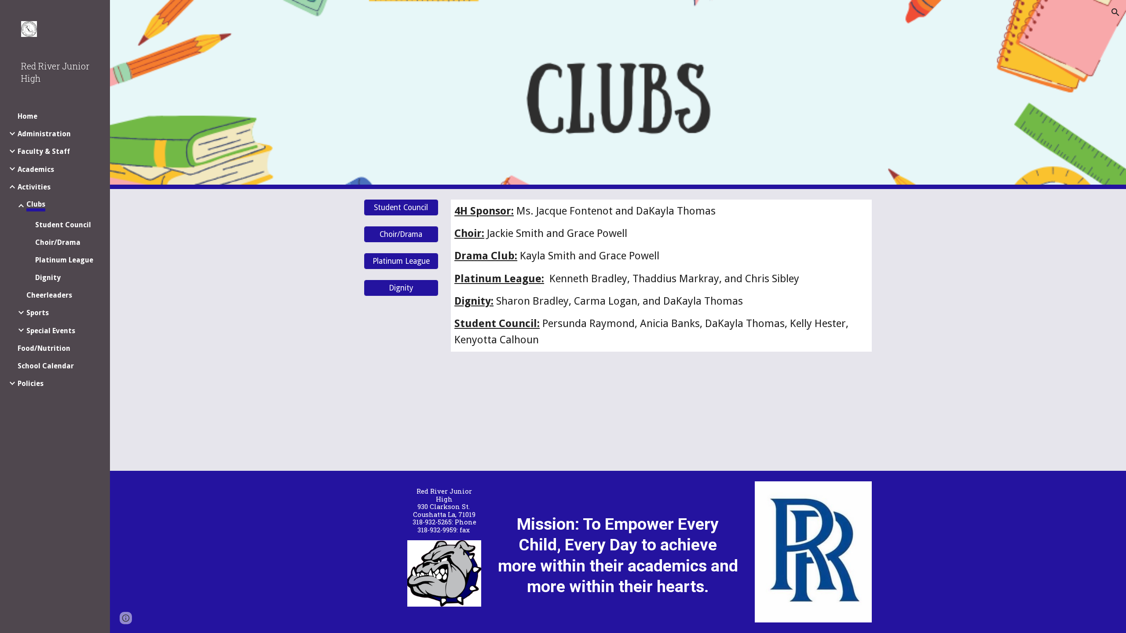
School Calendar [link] (46, 366)
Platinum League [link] (64, 260)
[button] (1115, 12)
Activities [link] (34, 187)
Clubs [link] (35, 204)
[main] (661, 276)
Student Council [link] (63, 225)
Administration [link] (44, 134)
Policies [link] (31, 383)
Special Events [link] (50, 331)
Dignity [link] (48, 277)
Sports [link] (37, 313)
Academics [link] (36, 169)
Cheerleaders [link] (49, 295)
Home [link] (27, 116)
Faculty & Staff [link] (44, 151)
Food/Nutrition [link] (44, 348)
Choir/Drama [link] (57, 242)
